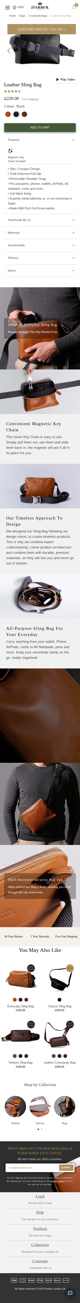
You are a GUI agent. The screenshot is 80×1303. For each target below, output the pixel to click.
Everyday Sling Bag (20, 1006)
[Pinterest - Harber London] (43, 1296)
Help (40, 1212)
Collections (40, 1245)
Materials (14, 232)
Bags (22, 15)
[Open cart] (74, 7)
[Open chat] (70, 1293)
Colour (14, 106)
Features (13, 139)
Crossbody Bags (38, 15)
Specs (12, 270)
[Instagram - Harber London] (36, 1296)
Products (40, 1228)
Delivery (13, 257)
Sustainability (16, 245)
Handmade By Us (19, 220)
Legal (40, 1196)
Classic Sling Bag (59, 1006)
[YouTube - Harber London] (57, 1296)
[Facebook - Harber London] (29, 1296)
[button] (13, 91)
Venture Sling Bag (20, 1062)
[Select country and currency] (14, 7)
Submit (66, 1167)
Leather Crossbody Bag (59, 1062)
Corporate (40, 1261)
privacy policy (57, 1181)
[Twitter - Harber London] (22, 1296)
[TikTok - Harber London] (50, 1296)
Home (12, 15)
